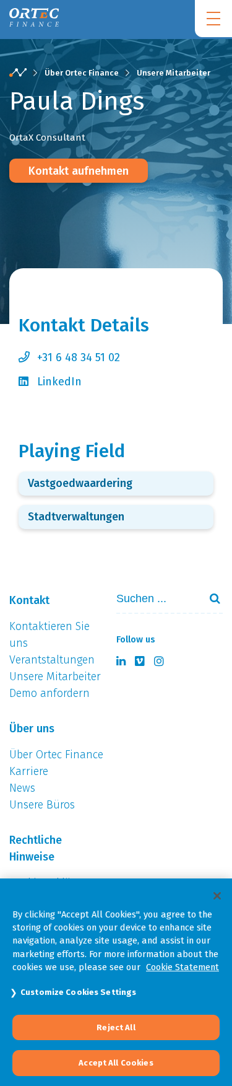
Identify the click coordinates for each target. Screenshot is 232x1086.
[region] (116, 982)
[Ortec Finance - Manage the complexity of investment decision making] (18, 73)
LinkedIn (59, 381)
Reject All (116, 1027)
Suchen (209, 598)
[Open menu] (213, 18)
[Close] (217, 895)
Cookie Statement (182, 967)
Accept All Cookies (116, 1062)
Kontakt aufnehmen (78, 171)
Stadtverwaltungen (76, 516)
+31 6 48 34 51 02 (78, 357)
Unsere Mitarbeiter (173, 72)
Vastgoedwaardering (80, 483)
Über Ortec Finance (82, 72)
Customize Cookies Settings (78, 992)
